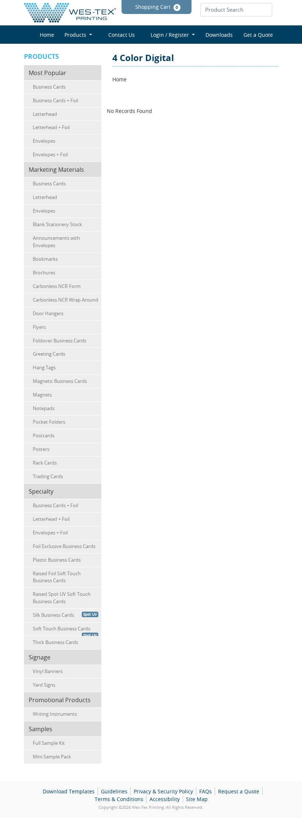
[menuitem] (44, 34)
